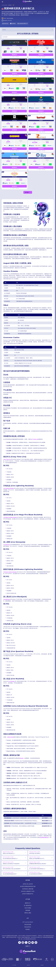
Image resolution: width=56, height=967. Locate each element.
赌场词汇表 (27, 903)
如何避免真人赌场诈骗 (27, 889)
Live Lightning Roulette (8, 488)
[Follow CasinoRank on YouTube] (29, 942)
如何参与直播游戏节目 (27, 893)
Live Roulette (12, 681)
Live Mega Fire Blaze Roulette (10, 517)
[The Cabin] (46, 959)
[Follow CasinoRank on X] (26, 942)
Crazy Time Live (7, 459)
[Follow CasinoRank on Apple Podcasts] (36, 942)
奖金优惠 (21, 758)
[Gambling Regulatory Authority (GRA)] (7, 959)
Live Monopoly (6, 544)
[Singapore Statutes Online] (19, 959)
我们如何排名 (27, 927)
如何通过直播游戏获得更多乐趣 (27, 886)
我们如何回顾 (27, 924)
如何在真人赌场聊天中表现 (27, 891)
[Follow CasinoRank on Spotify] (32, 942)
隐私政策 (28, 965)
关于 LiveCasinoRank (27, 922)
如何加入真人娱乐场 (28, 884)
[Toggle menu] (2, 1)
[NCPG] (27, 959)
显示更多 (27, 192)
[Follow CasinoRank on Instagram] (22, 942)
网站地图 (42, 965)
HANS (27, 946)
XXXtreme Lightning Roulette (10, 571)
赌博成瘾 (28, 910)
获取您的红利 (14, 54)
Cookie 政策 (14, 965)
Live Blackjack (6, 599)
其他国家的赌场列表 (44, 837)
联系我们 (28, 929)
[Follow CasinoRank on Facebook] (19, 942)
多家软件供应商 (10, 737)
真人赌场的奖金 (28, 905)
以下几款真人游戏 (35, 439)
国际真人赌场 (27, 913)
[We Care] (37, 959)
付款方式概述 (27, 908)
